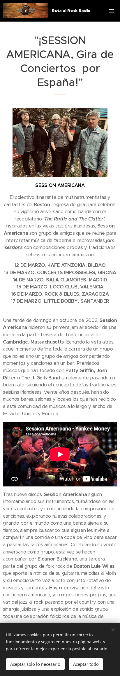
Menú (111, 11)
